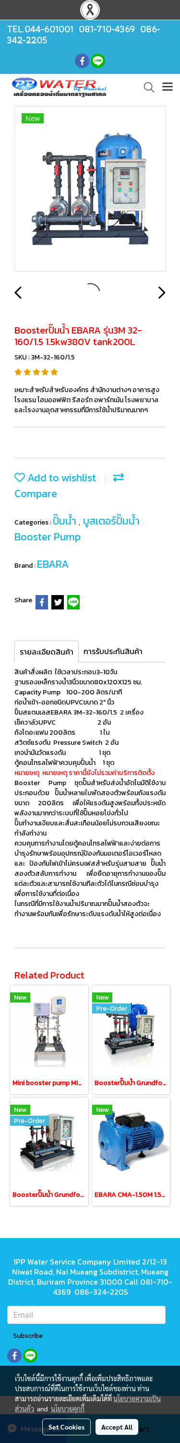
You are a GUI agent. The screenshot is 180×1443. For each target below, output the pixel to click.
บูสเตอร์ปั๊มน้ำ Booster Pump (77, 529)
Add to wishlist (60, 478)
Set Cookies (66, 1426)
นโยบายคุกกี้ (67, 1408)
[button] (146, 87)
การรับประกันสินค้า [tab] (113, 651)
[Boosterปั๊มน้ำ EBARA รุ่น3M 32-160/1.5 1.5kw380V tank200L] (90, 189)
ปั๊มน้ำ (66, 521)
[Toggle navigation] (167, 87)
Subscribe (28, 1336)
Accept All (116, 1426)
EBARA (53, 564)
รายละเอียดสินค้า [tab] (46, 651)
